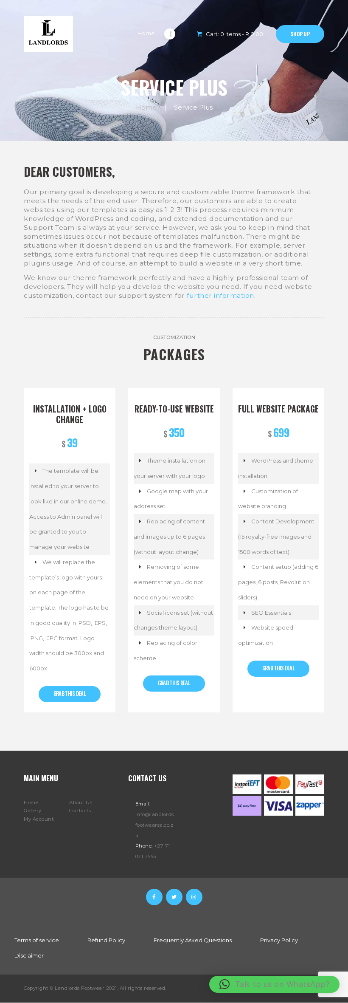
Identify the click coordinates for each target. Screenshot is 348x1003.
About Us (80, 802)
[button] (274, 984)
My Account (38, 819)
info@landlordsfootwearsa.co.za (154, 825)
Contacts (80, 811)
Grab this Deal (69, 693)
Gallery (33, 811)
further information (220, 295)
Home (146, 107)
